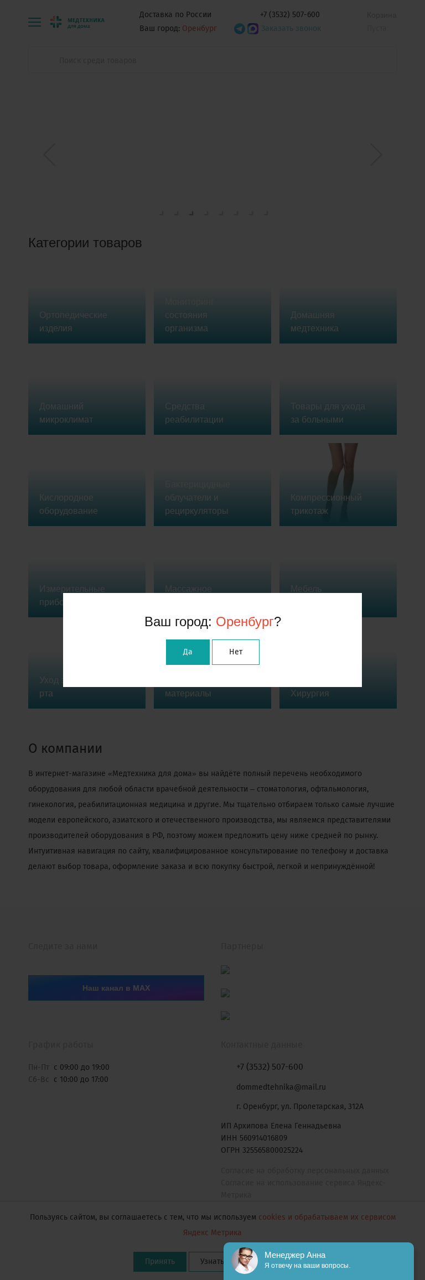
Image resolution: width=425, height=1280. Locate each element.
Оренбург (245, 621)
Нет (235, 652)
